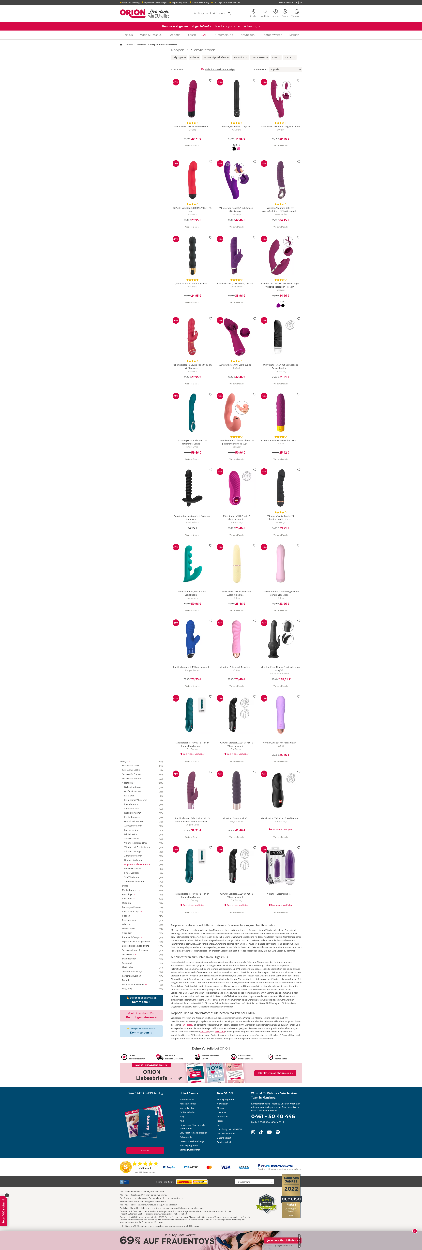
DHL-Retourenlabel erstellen (193, 1132)
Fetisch (191, 34)
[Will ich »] (145, 1122)
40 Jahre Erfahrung (131, 2)
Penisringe (132, 894)
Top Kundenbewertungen (155, 2)
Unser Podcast (224, 1137)
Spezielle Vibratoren (137, 881)
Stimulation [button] (238, 57)
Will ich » (145, 1150)
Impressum (222, 1116)
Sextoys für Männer (134, 778)
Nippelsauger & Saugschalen (139, 941)
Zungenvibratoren (136, 855)
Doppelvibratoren (136, 860)
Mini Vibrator (133, 834)
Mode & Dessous (151, 34)
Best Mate (220, 1031)
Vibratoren (132, 783)
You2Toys (130, 988)
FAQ (182, 1116)
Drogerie (174, 34)
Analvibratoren (134, 838)
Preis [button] (274, 57)
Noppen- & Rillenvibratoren (140, 864)
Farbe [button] (193, 57)
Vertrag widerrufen (190, 1149)
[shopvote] (139, 1167)
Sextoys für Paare (133, 765)
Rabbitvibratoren (135, 813)
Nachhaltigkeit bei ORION (229, 1129)
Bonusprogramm (225, 1099)
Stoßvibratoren (134, 808)
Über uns (221, 1112)
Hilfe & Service (286, 2)
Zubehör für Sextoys (135, 971)
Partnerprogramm (189, 1145)
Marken (294, 34)
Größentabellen (187, 1112)
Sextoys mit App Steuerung (138, 950)
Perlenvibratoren (135, 868)
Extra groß (132, 795)
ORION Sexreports (226, 1133)
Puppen (129, 916)
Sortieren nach (261, 69)
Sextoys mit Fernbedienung (138, 946)
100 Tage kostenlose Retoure (226, 2)
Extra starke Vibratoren (138, 800)
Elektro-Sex (130, 967)
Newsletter (222, 1103)
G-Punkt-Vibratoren (137, 821)
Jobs (219, 1124)
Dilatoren (129, 924)
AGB (182, 1120)
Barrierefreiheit (224, 1142)
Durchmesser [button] (258, 57)
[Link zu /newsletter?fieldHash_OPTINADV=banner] (211, 1072)
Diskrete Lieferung (200, 2)
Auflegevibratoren (136, 825)
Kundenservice (187, 1099)
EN (301, 2)
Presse (220, 1120)
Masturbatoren (134, 890)
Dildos (130, 886)
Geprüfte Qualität (179, 2)
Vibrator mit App (135, 851)
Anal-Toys (131, 898)
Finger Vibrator (134, 873)
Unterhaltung (224, 34)
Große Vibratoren (135, 791)
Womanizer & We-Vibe (137, 984)
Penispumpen (132, 920)
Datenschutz (186, 1136)
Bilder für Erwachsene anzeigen (220, 69)
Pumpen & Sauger (135, 937)
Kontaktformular (188, 1103)
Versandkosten (187, 1107)
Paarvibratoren (134, 804)
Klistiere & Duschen (134, 976)
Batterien (129, 980)
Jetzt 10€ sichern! (3, 1211)
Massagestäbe (134, 830)
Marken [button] (288, 57)
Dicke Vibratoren (135, 787)
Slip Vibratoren (134, 877)
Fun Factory (187, 1024)
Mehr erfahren (295, 1169)
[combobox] (204, 13)
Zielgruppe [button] (177, 57)
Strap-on (129, 903)
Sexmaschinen (132, 958)
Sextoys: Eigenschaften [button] (214, 57)
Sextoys (128, 34)
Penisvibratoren (135, 817)
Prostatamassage (135, 911)
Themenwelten (272, 34)
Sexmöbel (131, 963)
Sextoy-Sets (132, 954)
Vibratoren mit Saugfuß (138, 843)
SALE (205, 34)
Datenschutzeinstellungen (192, 1141)
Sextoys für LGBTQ (134, 770)
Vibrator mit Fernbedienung (141, 847)
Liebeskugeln (131, 928)
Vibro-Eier (130, 933)
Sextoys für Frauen (134, 774)
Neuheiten (248, 34)
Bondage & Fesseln (134, 907)
